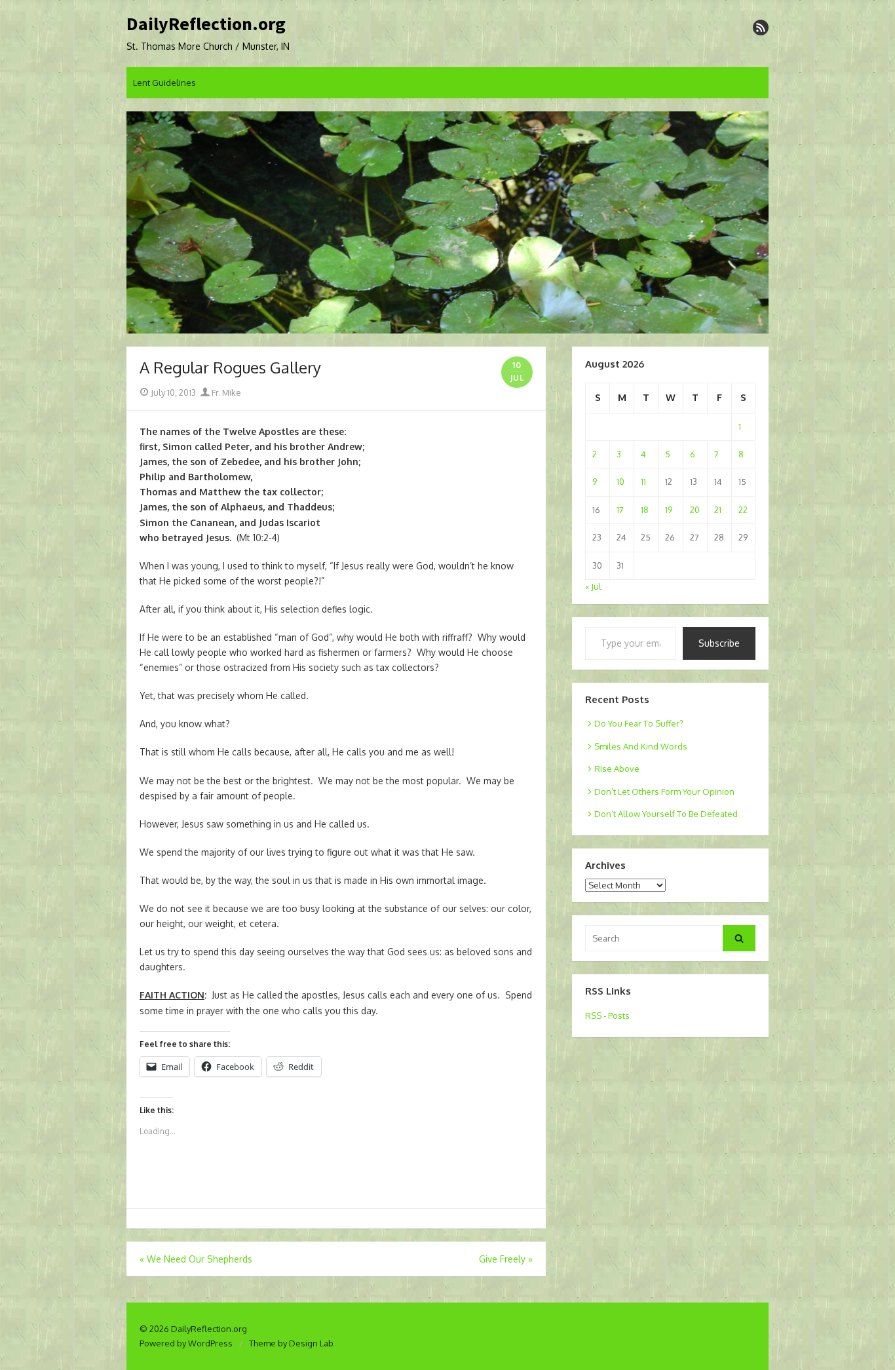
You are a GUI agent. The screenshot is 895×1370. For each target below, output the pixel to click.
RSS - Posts (607, 1015)
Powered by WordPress (186, 1343)
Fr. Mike (225, 392)
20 (695, 509)
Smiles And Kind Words (640, 746)
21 (717, 509)
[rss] (761, 27)
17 (620, 509)
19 (668, 509)
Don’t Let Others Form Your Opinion (664, 791)
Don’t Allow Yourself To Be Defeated (666, 814)
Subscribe (719, 643)
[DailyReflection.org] (447, 222)
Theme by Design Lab (291, 1343)
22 (743, 509)
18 (645, 509)
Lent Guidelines (164, 82)
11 (643, 481)
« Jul (593, 586)
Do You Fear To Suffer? (638, 723)
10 (620, 481)
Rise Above (616, 768)
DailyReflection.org (206, 24)
